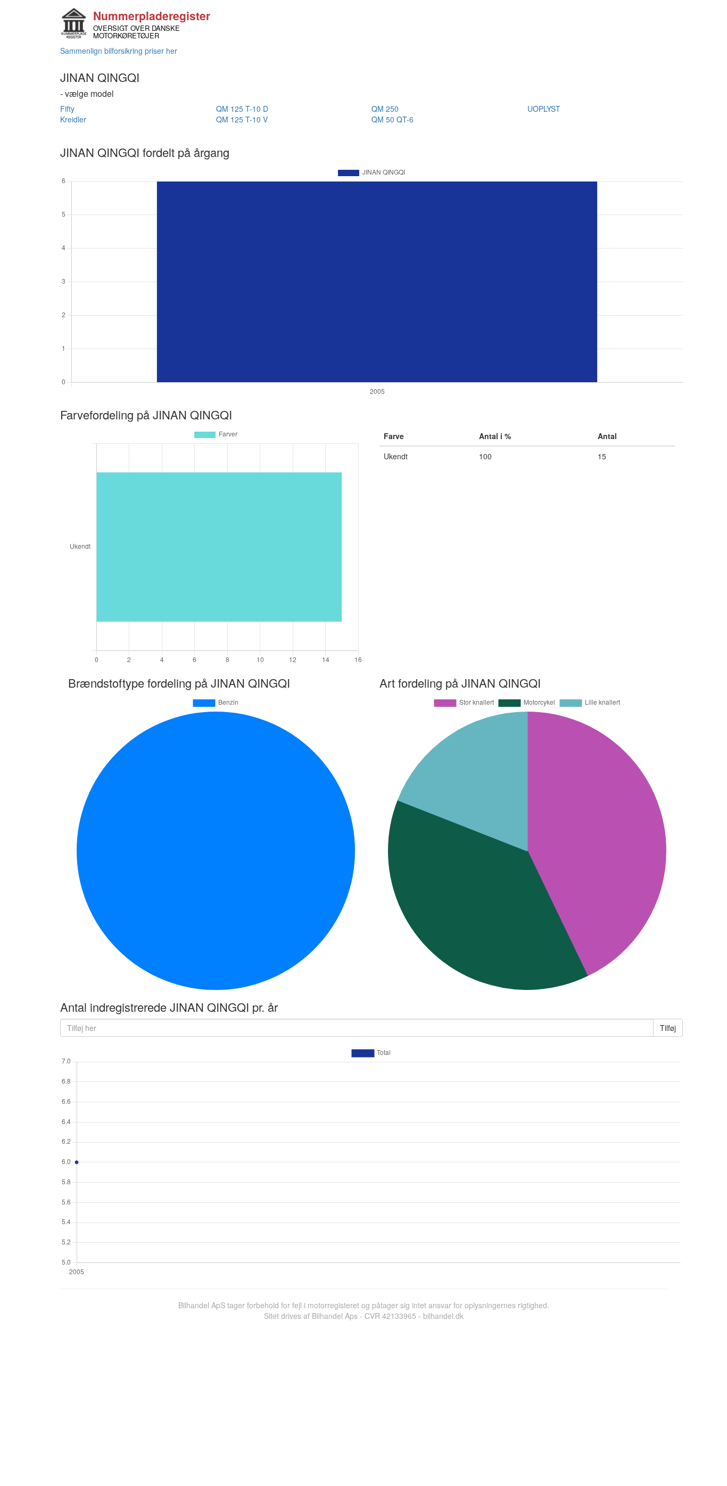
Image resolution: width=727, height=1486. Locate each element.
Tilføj (668, 1027)
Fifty (67, 108)
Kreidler (73, 119)
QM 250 (385, 108)
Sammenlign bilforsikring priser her (118, 50)
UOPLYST (543, 108)
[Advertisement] (363, 1400)
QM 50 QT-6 (392, 119)
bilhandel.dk (443, 1315)
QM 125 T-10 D (242, 108)
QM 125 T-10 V (242, 119)
